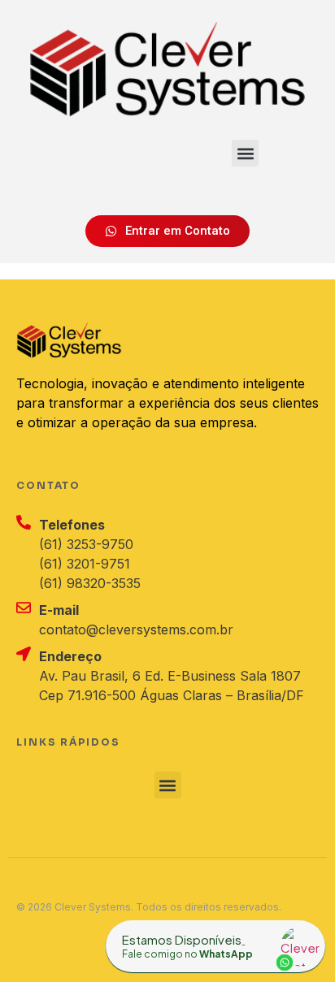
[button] (245, 153)
